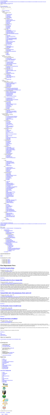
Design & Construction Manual (11, 92)
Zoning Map (8, 110)
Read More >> (2, 290)
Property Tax (8, 170)
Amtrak (7, 53)
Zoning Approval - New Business (11, 111)
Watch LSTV (8, 28)
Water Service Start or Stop (10, 216)
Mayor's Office (8, 121)
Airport (7, 129)
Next (3, 334)
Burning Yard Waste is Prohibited (8, 318)
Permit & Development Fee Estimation (12, 99)
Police (7, 136)
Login (2, 414)
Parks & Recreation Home (10, 73)
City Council (8, 122)
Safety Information (9, 244)
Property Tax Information (10, 193)
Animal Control (8, 45)
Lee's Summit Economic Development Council (13, 89)
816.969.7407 (10, 353)
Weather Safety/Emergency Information (12, 33)
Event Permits (8, 105)
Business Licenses (9, 161)
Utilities (7, 197)
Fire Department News (8, 295)
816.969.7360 (12, 352)
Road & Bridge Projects (10, 49)
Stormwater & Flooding (10, 196)
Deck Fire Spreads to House (7, 268)
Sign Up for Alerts (5, 368)
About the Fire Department (8, 230)
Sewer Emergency (9, 208)
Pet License (8, 22)
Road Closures (8, 50)
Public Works (8, 138)
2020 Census (8, 35)
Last (4, 334)
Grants (7, 164)
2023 (9, 262)
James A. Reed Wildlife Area (10, 76)
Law (7, 134)
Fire (3, 376)
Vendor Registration (9, 201)
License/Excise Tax (9, 98)
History (7, 119)
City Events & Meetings (10, 61)
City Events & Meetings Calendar (11, 117)
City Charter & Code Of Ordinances (8, 361)
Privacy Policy (2, 412)
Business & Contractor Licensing (11, 82)
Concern (7, 204)
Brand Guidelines (9, 143)
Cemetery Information (9, 184)
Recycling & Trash (9, 44)
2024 (9, 261)
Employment (8, 163)
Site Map (6, 414)
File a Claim (8, 205)
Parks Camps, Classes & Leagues (11, 199)
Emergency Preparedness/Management (14, 248)
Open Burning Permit (9, 240)
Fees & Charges (8, 189)
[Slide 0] (0, 226)
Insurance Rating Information (10, 237)
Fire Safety (10, 247)
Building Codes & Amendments (11, 91)
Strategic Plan (8, 152)
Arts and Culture (8, 58)
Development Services (9, 132)
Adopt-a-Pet (8, 181)
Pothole (7, 207)
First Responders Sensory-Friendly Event (10, 305)
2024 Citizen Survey (9, 153)
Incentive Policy (8, 84)
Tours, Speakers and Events (10, 215)
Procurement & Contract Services (11, 137)
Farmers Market (8, 75)
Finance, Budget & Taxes (10, 148)
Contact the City (10, 3)
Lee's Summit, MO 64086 (6, 346)
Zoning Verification (9, 112)
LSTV (7, 218)
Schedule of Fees (9, 85)
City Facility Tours (9, 14)
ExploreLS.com (8, 79)
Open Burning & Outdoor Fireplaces (14, 249)
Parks (7, 71)
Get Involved (5, 3)
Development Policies (9, 93)
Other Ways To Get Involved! (10, 157)
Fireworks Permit (9, 106)
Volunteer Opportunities (10, 202)
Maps (7, 40)
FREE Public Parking (9, 67)
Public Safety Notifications (10, 32)
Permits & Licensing (9, 42)
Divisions (7, 231)
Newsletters (8, 27)
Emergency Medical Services (10, 20)
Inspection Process (9, 95)
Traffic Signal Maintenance (10, 210)
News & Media (8, 25)
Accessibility (8, 412)
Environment (8, 155)
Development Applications (10, 162)
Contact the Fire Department (6, 355)
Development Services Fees (10, 97)
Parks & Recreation (9, 64)
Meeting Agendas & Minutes (10, 41)
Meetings (7, 219)
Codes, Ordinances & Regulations (11, 38)
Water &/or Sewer (9, 23)
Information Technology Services (11, 133)
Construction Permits (9, 104)
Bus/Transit (8, 54)
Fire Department (2, 225)
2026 (9, 259)
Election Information (9, 39)
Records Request (8, 43)
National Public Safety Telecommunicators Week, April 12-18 (15, 293)
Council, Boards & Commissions (11, 63)
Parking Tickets (8, 21)
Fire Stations (6, 251)
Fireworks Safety (10, 245)
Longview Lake (8, 77)
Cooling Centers (10, 246)
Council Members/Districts (10, 187)
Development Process (9, 94)
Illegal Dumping (8, 206)
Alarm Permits (8, 102)
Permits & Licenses (5, 366)
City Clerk (7, 131)
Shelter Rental (8, 214)
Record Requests (8, 233)
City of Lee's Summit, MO (5, 370)
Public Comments (9, 17)
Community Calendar (9, 62)
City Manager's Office (9, 124)
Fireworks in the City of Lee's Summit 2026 (11, 280)
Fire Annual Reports (11, 236)
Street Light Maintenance (10, 209)
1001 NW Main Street (5, 345)
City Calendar (8, 185)
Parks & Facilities (9, 192)
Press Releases (8, 26)
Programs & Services (9, 31)
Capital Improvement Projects (10, 36)
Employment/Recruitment (10, 232)
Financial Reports (9, 190)
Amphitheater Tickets (9, 183)
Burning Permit (8, 174)
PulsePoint (9, 250)
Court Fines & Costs (9, 19)
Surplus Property (8, 86)
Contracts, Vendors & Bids (10, 83)
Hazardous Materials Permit (10, 241)
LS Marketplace (8, 16)
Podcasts (7, 144)
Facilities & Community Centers (11, 70)
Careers (1, 3)
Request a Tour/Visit (9, 243)
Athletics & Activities (9, 69)
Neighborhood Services (10, 46)
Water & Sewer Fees (9, 100)
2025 (9, 260)
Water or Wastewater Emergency (11, 211)
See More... (8, 108)
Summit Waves (8, 72)
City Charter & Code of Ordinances (11, 116)
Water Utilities (8, 47)
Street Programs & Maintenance (11, 51)
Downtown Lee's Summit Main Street (12, 66)
